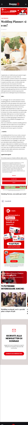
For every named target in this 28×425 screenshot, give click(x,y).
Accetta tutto (14, 179)
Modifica (14, 175)
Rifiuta (14, 182)
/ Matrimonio (4, 18)
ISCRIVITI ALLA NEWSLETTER (14, 353)
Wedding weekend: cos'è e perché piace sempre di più (13, 310)
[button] (1, 4)
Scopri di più (7, 281)
